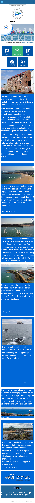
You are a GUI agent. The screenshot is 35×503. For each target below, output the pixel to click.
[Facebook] (14, 488)
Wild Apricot (19, 501)
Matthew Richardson (27, 42)
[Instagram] (21, 488)
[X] (17, 488)
